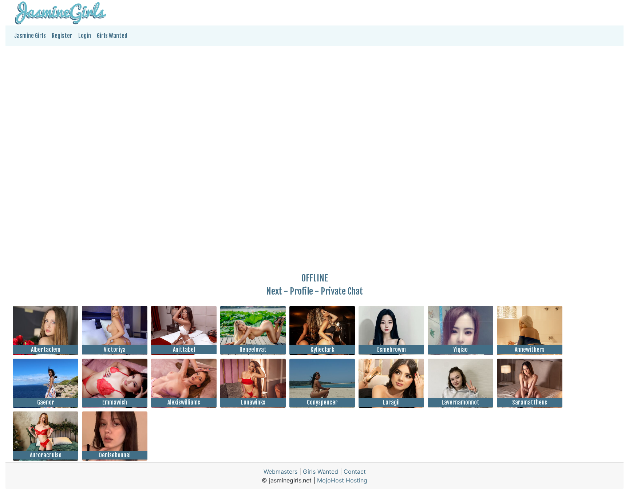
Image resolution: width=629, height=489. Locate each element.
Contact (355, 471)
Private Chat (342, 291)
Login (84, 35)
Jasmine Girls (30, 35)
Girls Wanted (112, 35)
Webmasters (280, 471)
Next (274, 291)
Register (62, 35)
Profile (301, 291)
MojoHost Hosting (342, 480)
